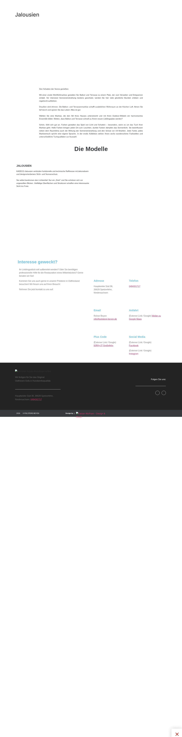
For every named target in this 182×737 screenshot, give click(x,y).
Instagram (133, 354)
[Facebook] (157, 393)
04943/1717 (134, 286)
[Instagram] (164, 393)
